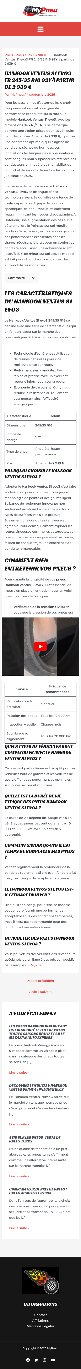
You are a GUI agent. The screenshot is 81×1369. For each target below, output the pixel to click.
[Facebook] (28, 1360)
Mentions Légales (40, 1326)
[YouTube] (53, 1360)
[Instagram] (45, 1360)
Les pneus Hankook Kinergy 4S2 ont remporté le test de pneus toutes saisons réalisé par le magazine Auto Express (38, 1032)
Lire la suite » (19, 1072)
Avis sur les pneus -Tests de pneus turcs (34, 1139)
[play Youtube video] (40, 646)
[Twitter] (36, 1360)
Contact (40, 1315)
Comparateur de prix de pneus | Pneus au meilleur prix (38, 1191)
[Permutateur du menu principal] (40, 29)
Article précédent (40, 981)
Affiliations (40, 1320)
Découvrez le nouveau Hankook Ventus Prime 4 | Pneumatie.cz (38, 1087)
